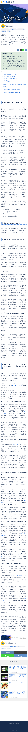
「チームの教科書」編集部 (10, 26)
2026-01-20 (7, 25)
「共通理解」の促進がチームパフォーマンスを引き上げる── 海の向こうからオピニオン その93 (13, 19)
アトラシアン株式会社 (14, 723)
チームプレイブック (17, 385)
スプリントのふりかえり (17, 575)
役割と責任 (16, 444)
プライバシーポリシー (14, 728)
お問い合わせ (14, 730)
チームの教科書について (14, 725)
